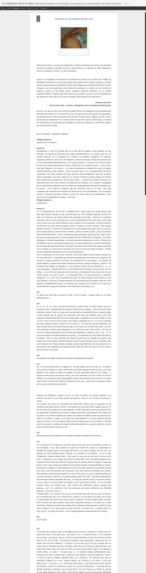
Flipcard (9, 8)
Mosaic (23, 8)
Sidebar (29, 8)
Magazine (16, 8)
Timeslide (43, 8)
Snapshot (36, 8)
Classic (3, 8)
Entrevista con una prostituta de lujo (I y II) (74, 18)
